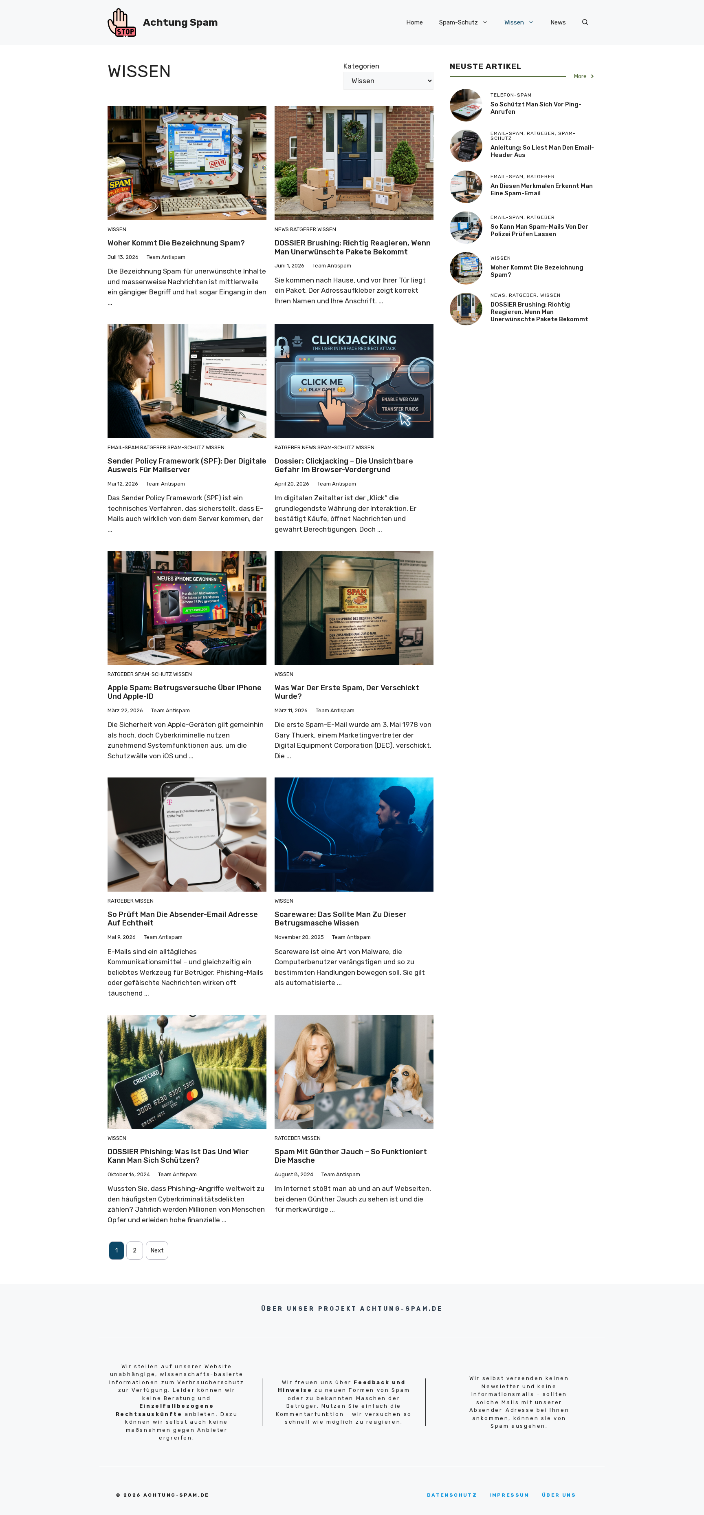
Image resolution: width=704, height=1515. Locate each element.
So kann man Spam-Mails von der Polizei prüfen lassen (539, 230)
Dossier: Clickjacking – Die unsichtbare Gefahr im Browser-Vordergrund (344, 466)
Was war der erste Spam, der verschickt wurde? (347, 692)
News (558, 22)
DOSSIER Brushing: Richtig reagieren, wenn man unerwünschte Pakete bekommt (353, 247)
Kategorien (361, 66)
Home (414, 22)
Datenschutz (452, 1495)
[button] (585, 22)
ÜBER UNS (559, 1495)
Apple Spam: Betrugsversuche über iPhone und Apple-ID (185, 692)
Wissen (514, 22)
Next (157, 1250)
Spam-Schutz (458, 22)
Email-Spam (123, 447)
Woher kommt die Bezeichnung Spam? (176, 243)
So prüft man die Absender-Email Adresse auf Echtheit (183, 919)
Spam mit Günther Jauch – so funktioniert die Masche (351, 1156)
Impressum (509, 1495)
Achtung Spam (180, 22)
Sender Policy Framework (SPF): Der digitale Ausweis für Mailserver (187, 466)
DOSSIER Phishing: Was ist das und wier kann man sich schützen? (178, 1156)
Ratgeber (303, 229)
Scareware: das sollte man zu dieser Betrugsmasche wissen (341, 919)
